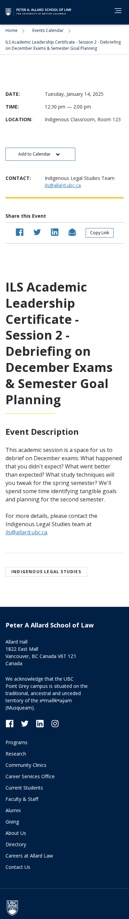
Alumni (13, 810)
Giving (12, 821)
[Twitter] (28, 723)
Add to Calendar (35, 154)
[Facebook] (13, 723)
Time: (12, 106)
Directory (16, 844)
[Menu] (117, 10)
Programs (17, 742)
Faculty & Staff (22, 799)
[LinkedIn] (43, 723)
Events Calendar (48, 30)
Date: (13, 94)
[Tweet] (37, 231)
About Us (16, 833)
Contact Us (18, 867)
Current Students (24, 787)
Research (16, 753)
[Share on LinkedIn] (55, 231)
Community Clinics (26, 765)
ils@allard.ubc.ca (63, 185)
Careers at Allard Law (29, 855)
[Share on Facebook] (19, 231)
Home (12, 30)
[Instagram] (55, 723)
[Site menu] (115, 11)
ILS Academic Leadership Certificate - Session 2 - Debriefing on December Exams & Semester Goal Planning (63, 45)
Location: (19, 119)
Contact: (18, 178)
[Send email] (72, 231)
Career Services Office (30, 776)
